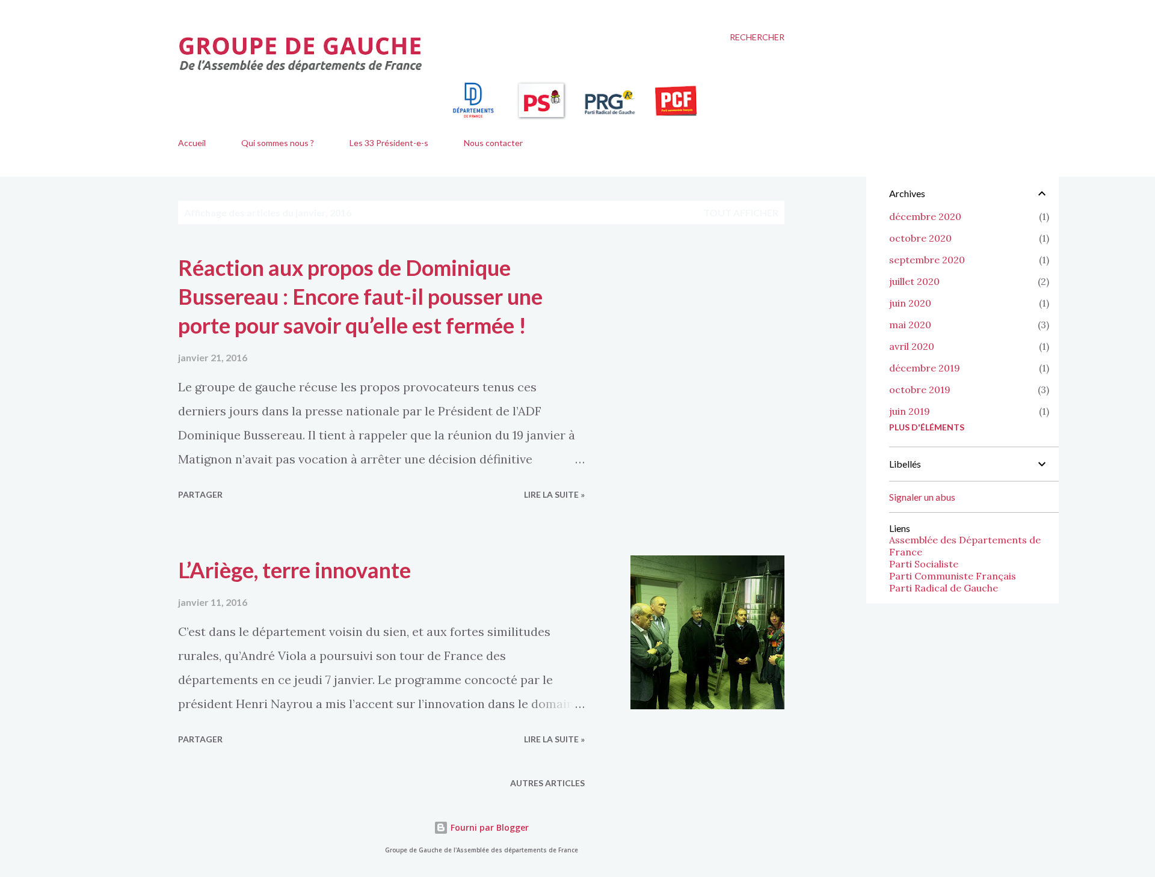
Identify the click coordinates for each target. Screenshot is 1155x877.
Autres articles (547, 783)
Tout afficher (740, 212)
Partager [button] (200, 494)
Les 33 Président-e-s (389, 143)
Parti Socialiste (923, 564)
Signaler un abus (922, 497)
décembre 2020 (925, 216)
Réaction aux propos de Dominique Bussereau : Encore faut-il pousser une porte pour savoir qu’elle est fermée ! (360, 296)
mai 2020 (910, 325)
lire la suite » (554, 494)
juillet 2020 (914, 281)
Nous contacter (493, 143)
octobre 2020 (920, 238)
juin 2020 (910, 303)
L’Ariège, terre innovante (294, 570)
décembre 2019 (924, 368)
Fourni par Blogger (488, 827)
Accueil (192, 143)
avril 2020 (911, 346)
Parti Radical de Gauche (943, 588)
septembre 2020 (927, 260)
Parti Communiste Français (952, 576)
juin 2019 (909, 411)
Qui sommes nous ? (277, 143)
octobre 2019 (919, 389)
